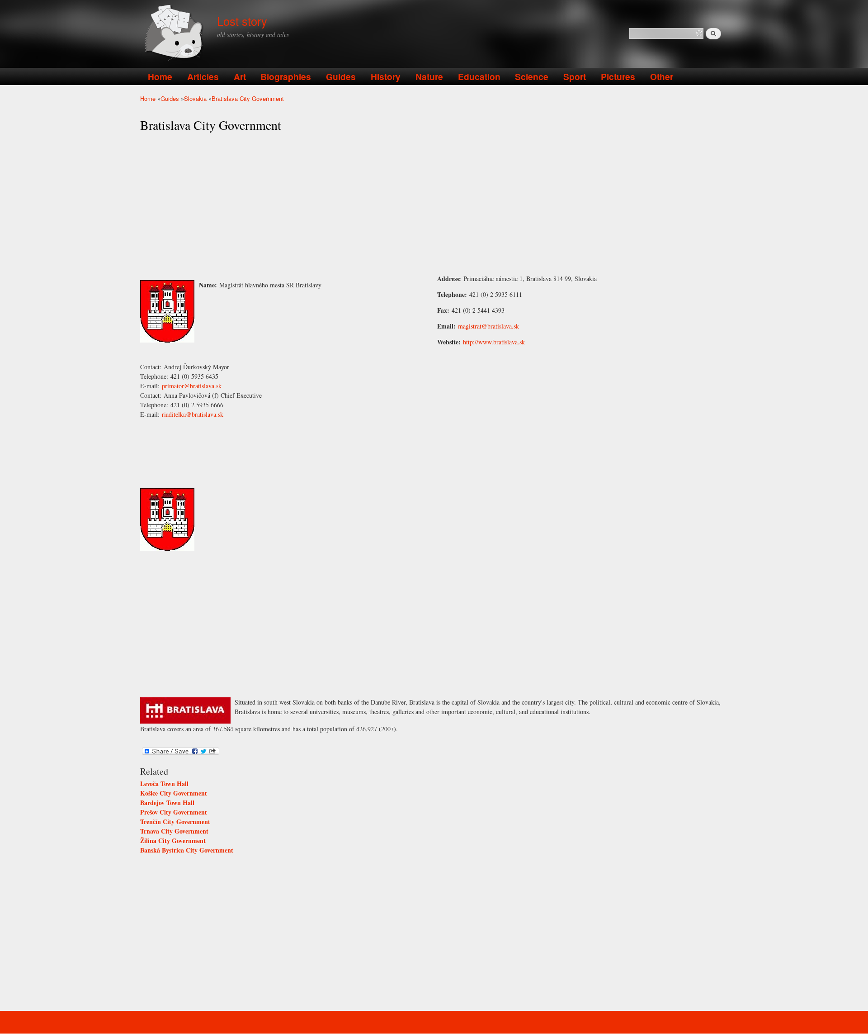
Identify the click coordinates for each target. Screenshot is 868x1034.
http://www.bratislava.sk (494, 342)
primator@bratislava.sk (192, 385)
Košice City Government (173, 793)
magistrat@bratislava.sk (488, 326)
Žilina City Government (173, 840)
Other (661, 76)
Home (160, 76)
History (386, 76)
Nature (429, 76)
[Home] (175, 33)
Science (531, 76)
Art (240, 76)
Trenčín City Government (175, 821)
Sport (574, 76)
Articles (203, 76)
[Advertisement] (434, 203)
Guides (341, 76)
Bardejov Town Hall (167, 802)
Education (479, 76)
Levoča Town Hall (164, 783)
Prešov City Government (173, 812)
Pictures (618, 76)
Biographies (285, 76)
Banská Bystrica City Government (186, 850)
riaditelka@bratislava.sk (192, 414)
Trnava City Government (174, 831)
